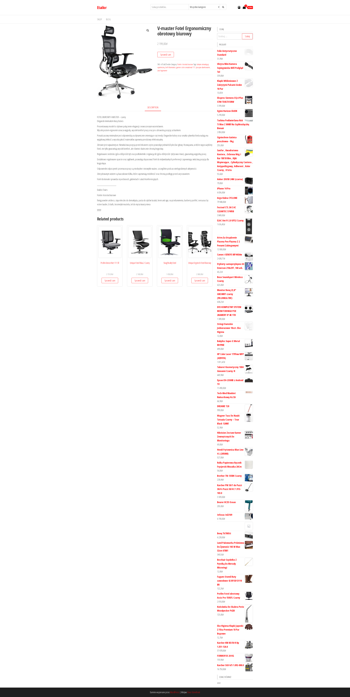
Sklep (99, 19)
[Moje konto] (239, 7)
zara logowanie (162, 70)
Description (153, 107)
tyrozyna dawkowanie (203, 67)
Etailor (102, 7)
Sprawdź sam (165, 54)
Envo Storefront (193, 692)
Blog (108, 19)
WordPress (174, 692)
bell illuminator (170, 67)
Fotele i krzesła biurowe (185, 64)
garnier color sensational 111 (185, 67)
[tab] (155, 107)
